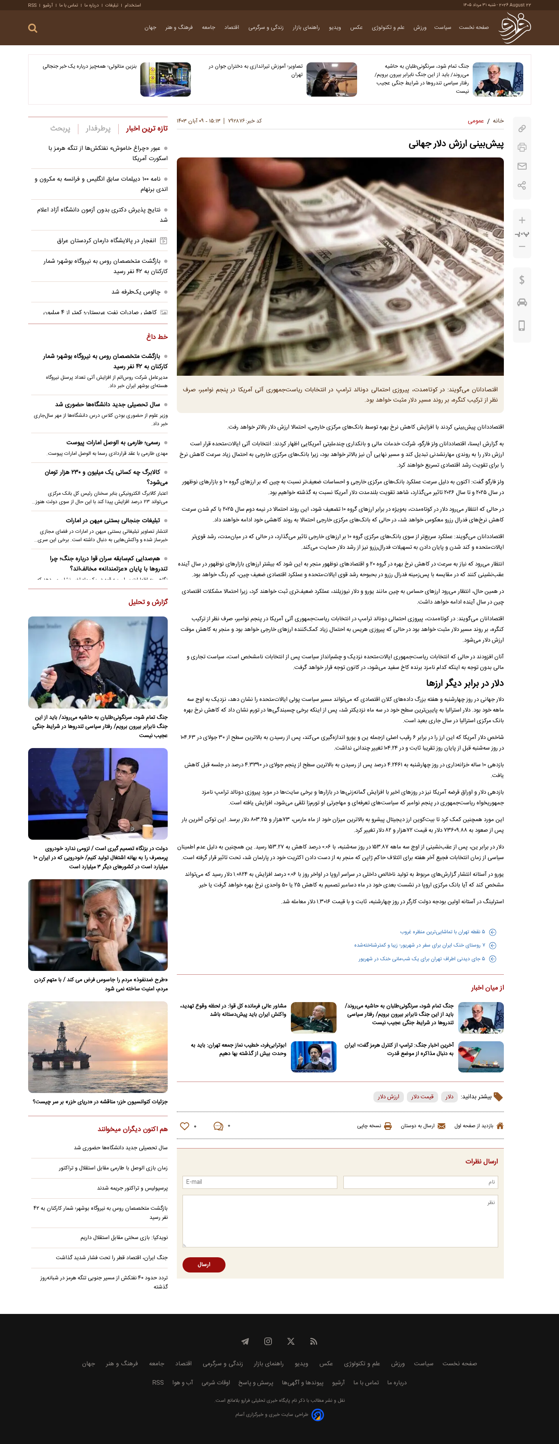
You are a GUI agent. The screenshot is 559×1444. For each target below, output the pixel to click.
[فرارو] (514, 28)
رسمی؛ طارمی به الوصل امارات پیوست (113, 443)
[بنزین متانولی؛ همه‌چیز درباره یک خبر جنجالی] (165, 79)
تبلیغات (111, 5)
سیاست (442, 27)
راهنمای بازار (307, 27)
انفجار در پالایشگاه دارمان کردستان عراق (106, 241)
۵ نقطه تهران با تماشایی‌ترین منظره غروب (442, 932)
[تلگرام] (245, 1341)
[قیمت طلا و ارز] (522, 282)
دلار (449, 1097)
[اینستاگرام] (268, 1341)
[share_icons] (522, 185)
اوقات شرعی (216, 1383)
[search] (32, 28)
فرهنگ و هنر (179, 27)
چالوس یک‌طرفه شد (135, 292)
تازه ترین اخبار (147, 128)
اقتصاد (232, 27)
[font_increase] (522, 220)
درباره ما (91, 5)
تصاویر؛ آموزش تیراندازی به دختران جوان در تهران (256, 70)
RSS (32, 5)
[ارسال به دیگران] (522, 166)
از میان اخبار (488, 988)
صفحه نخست (474, 27)
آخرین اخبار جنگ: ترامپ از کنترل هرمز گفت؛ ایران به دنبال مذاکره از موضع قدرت (399, 1049)
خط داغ (157, 337)
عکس (357, 27)
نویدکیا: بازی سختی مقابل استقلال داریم (124, 1237)
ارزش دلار (388, 1097)
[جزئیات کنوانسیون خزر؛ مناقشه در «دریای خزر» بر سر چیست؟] (98, 1047)
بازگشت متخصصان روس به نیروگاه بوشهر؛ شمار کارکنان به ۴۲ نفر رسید (105, 361)
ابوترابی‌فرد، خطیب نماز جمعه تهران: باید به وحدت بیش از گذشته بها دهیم (238, 1049)
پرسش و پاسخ (255, 1383)
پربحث (60, 128)
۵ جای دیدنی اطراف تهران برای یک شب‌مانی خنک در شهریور (422, 959)
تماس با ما (68, 5)
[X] (290, 1341)
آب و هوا (182, 1383)
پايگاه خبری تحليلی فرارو (265, 1401)
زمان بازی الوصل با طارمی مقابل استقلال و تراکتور (113, 1168)
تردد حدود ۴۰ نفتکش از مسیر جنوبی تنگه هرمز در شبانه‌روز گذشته (104, 1283)
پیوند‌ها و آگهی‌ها (303, 1383)
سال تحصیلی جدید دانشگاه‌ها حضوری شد (107, 405)
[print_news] (522, 147)
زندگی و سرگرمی (266, 27)
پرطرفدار (98, 128)
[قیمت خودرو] (522, 304)
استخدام (133, 5)
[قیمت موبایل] (522, 327)
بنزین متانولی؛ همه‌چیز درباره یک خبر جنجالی (90, 66)
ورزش (420, 27)
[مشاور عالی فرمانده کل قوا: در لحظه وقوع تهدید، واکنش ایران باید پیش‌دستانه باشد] (314, 1018)
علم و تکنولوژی (389, 27)
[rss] (313, 1341)
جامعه (209, 27)
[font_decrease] (522, 246)
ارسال (204, 1264)
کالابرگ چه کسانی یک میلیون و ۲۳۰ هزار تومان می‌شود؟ (106, 477)
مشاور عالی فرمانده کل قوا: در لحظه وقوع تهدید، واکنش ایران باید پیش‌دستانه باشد (233, 1010)
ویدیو (336, 27)
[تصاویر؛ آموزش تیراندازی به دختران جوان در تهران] (331, 79)
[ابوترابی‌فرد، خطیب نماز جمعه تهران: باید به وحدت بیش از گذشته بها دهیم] (314, 1057)
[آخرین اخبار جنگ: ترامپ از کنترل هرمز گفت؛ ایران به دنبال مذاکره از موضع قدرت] (481, 1057)
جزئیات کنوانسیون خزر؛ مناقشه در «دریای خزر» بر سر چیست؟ (100, 1102)
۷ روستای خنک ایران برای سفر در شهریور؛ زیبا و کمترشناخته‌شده (419, 945)
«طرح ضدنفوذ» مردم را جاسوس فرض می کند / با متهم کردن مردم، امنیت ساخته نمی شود (101, 984)
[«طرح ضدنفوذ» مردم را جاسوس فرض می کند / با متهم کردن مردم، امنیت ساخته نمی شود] (98, 925)
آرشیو (48, 5)
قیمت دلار (422, 1097)
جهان (151, 27)
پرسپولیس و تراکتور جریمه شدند (132, 1188)
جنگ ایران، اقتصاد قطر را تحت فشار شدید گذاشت (112, 1258)
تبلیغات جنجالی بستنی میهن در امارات (113, 521)
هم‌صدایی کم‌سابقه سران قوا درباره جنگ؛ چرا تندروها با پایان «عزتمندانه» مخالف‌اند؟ (109, 564)
